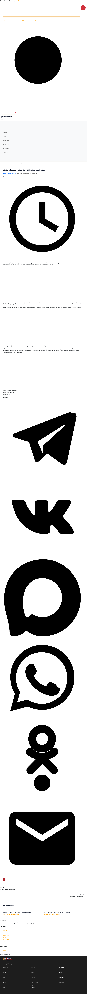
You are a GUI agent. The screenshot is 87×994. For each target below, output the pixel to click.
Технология (61, 977)
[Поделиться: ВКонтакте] (42, 557)
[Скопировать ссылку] (4, 879)
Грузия (4, 990)
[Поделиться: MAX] (42, 637)
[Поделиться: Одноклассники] (42, 797)
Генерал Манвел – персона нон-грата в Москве (17, 912)
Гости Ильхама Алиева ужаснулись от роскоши (57, 912)
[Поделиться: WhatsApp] (42, 717)
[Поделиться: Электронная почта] (42, 877)
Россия (60, 972)
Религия (60, 970)
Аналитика (33, 20)
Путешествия (61, 967)
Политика (33, 987)
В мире (10, 20)
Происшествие (27, 20)
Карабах (32, 972)
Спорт (60, 975)
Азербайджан (15, 20)
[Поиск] (43, 109)
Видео (4, 987)
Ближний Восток (6, 980)
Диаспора (37, 20)
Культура (32, 980)
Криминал (33, 977)
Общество (6, 20)
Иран (32, 970)
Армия (4, 977)
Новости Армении (15, 914)
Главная (4, 124)
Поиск (19, 1)
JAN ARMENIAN (6, 117)
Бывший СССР (21, 20)
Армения (2, 20)
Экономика (61, 985)
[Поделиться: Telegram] (42, 477)
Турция (60, 980)
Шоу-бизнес (61, 982)
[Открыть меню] (43, 111)
